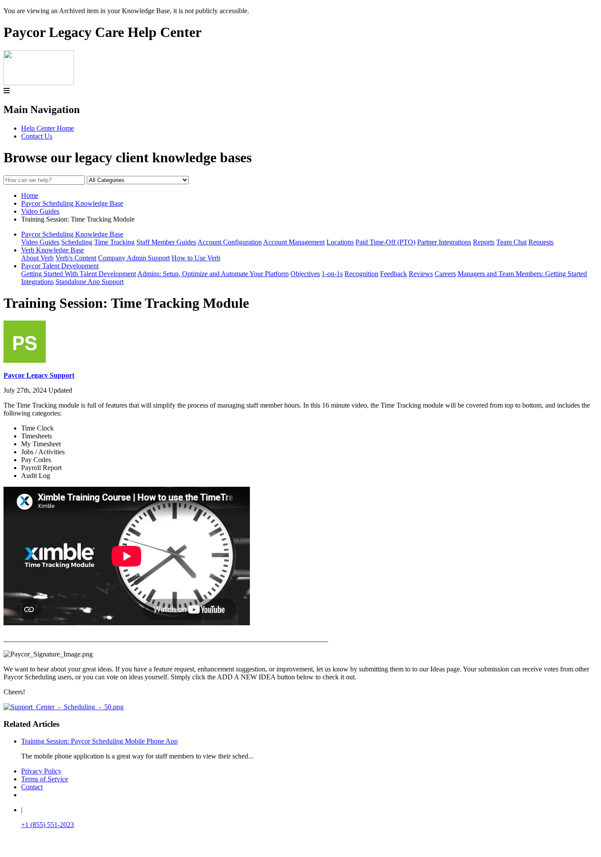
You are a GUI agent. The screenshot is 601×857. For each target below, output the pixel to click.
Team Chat (511, 242)
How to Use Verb (196, 258)
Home (29, 195)
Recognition (361, 273)
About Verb (37, 258)
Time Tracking (114, 242)
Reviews (421, 273)
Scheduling (76, 242)
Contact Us (36, 136)
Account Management (294, 242)
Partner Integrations (444, 242)
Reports (484, 242)
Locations (340, 242)
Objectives (305, 273)
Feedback (393, 273)
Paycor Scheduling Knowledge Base (72, 203)
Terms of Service (44, 779)
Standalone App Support (89, 281)
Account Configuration (230, 242)
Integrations (37, 281)
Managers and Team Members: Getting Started (522, 273)
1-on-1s (332, 273)
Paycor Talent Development (60, 266)
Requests (540, 242)
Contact (32, 787)
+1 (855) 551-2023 (47, 824)
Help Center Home (47, 128)
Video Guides (40, 211)
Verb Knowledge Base (52, 250)
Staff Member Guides (166, 242)
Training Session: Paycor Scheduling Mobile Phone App (99, 741)
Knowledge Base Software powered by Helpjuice (300, 848)
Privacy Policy (41, 771)
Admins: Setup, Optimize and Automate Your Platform (213, 273)
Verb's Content (75, 258)
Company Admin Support (134, 258)
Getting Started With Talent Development (78, 273)
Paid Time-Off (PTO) (385, 242)
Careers (445, 273)
